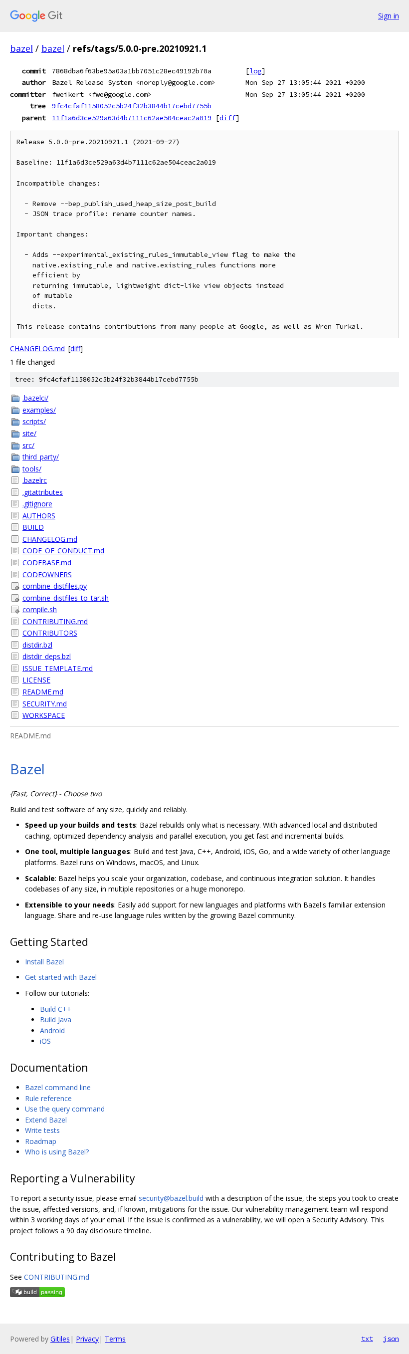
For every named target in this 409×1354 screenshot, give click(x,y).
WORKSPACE (43, 715)
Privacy (87, 1339)
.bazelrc (34, 480)
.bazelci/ (35, 398)
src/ (28, 445)
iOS (45, 1041)
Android (52, 1030)
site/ (29, 433)
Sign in (388, 15)
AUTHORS (38, 515)
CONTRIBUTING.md (55, 621)
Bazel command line (58, 1087)
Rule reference (48, 1098)
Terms (115, 1339)
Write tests (42, 1130)
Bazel (27, 768)
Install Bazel (44, 961)
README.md (42, 691)
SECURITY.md (44, 703)
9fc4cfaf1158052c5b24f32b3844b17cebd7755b (131, 105)
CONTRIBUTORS (49, 633)
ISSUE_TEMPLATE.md (57, 668)
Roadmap (40, 1141)
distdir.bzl (37, 645)
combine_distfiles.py (54, 586)
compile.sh (39, 609)
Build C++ (55, 1009)
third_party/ (40, 456)
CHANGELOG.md (37, 348)
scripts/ (34, 421)
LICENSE (36, 679)
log (255, 70)
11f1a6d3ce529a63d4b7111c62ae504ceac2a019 (131, 117)
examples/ (39, 410)
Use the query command (65, 1109)
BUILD (33, 527)
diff (227, 117)
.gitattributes (42, 492)
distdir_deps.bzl (46, 656)
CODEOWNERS (47, 574)
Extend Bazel (46, 1120)
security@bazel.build (171, 1198)
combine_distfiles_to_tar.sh (65, 598)
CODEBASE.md (46, 562)
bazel (21, 48)
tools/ (31, 468)
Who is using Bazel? (57, 1151)
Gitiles (60, 1339)
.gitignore (37, 503)
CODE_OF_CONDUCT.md (63, 550)
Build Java (55, 1019)
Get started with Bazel (61, 977)
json (391, 1338)
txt (367, 1338)
